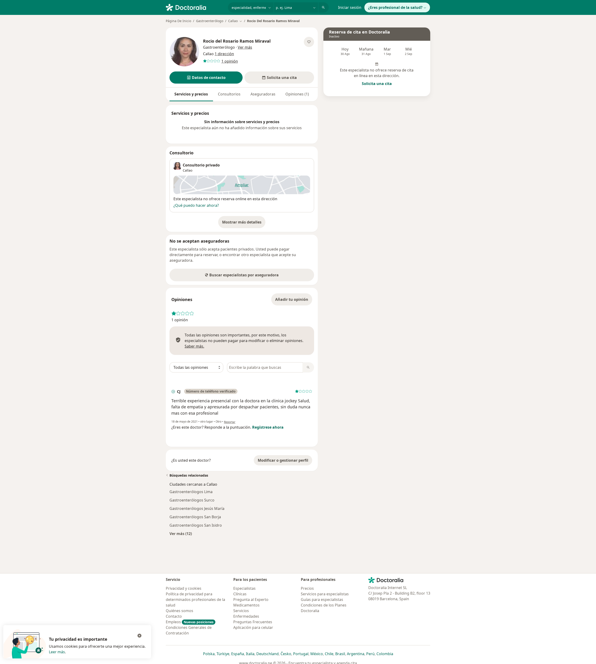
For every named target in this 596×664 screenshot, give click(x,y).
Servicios (241, 610)
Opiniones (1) (297, 94)
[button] (206, 77)
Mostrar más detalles (243, 223)
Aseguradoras (263, 94)
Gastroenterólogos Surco (191, 500)
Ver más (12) (180, 533)
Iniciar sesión (349, 7)
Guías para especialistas (322, 599)
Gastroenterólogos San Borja (195, 516)
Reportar (229, 422)
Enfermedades (246, 616)
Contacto (174, 616)
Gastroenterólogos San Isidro (195, 525)
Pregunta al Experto (250, 599)
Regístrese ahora (268, 427)
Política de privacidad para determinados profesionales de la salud (195, 599)
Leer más (57, 651)
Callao (187, 170)
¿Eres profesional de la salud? (395, 7)
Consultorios (229, 94)
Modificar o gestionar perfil (283, 460)
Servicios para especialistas (325, 593)
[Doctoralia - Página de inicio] (195, 7)
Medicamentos (246, 605)
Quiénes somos (179, 610)
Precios (307, 588)
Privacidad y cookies (183, 588)
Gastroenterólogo (209, 21)
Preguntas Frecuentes (252, 621)
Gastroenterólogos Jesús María (196, 508)
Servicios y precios (191, 94)
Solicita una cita (377, 83)
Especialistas (244, 588)
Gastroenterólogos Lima (191, 491)
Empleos (189, 621)
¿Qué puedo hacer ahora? (196, 205)
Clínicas (240, 593)
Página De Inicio (178, 21)
